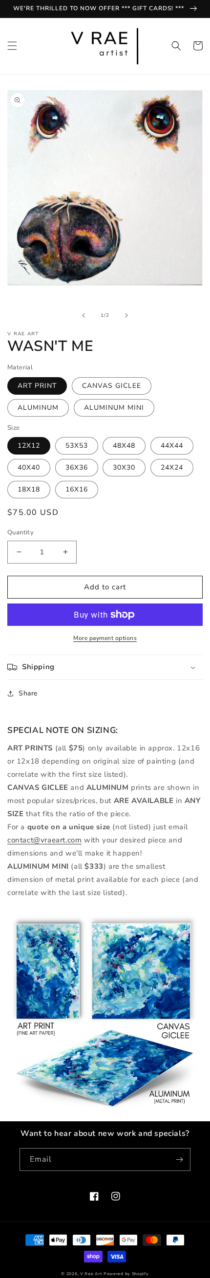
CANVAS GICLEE (111, 385)
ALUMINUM (38, 407)
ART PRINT (37, 385)
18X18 (29, 489)
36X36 (76, 467)
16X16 (76, 489)
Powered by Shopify (126, 1274)
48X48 (124, 445)
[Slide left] (83, 315)
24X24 (172, 467)
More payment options (105, 638)
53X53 (76, 445)
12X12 (29, 445)
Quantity (20, 532)
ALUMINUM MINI (114, 407)
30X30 (124, 467)
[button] (12, 45)
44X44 (172, 445)
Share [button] (28, 693)
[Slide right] (126, 315)
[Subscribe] (179, 1159)
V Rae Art (91, 1274)
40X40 (29, 467)
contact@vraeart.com (44, 840)
